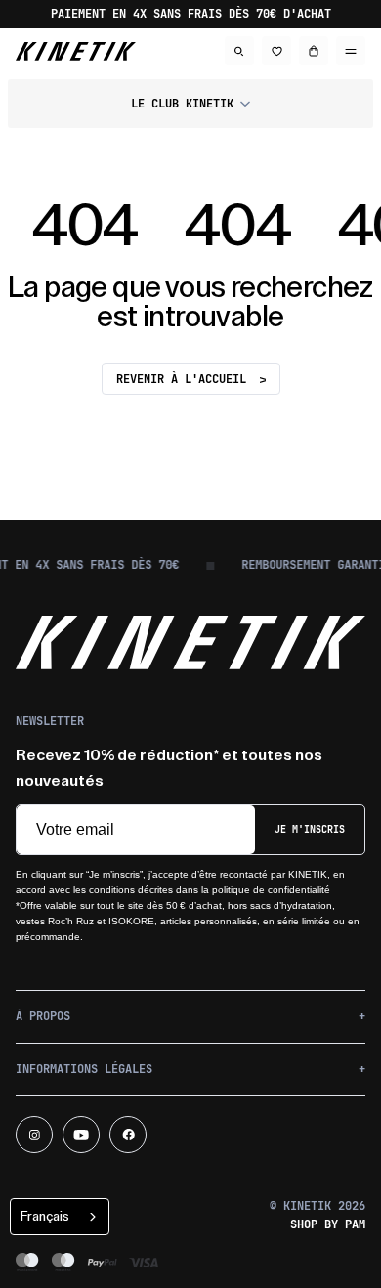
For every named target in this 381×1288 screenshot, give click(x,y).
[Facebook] (128, 1134)
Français (45, 1216)
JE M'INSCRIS (310, 829)
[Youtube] (81, 1134)
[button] (190, 103)
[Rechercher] (239, 50)
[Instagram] (34, 1134)
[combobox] (59, 1216)
